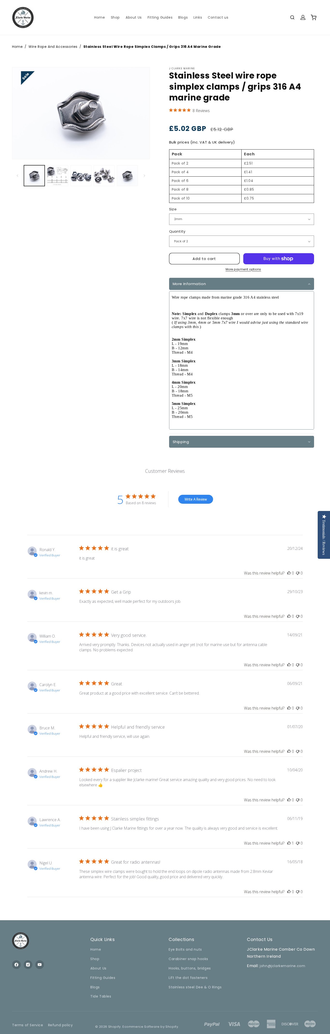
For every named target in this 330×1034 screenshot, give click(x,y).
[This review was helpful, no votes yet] (289, 573)
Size (173, 209)
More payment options (243, 269)
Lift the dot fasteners (188, 977)
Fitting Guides (102, 977)
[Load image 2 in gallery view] (57, 175)
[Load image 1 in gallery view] (34, 175)
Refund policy (60, 1025)
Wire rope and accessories (53, 46)
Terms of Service (27, 1025)
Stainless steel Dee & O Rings (195, 987)
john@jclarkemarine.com (282, 965)
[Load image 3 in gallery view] (81, 175)
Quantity (177, 231)
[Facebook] (16, 964)
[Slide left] (17, 175)
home (17, 46)
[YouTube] (39, 964)
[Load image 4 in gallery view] (104, 175)
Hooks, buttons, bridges (190, 968)
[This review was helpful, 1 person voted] (289, 843)
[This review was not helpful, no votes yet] (297, 573)
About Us (98, 968)
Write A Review (196, 499)
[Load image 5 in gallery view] (127, 175)
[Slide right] (144, 175)
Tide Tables (100, 996)
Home (95, 949)
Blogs (95, 987)
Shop (94, 958)
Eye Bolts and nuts (185, 949)
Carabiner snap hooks (188, 958)
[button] (292, 17)
